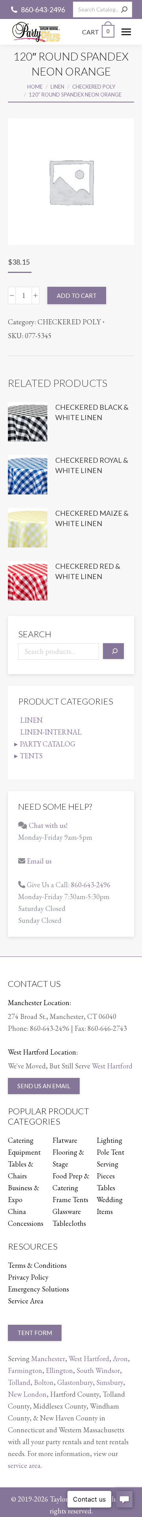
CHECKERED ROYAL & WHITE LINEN (91, 465)
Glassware (66, 1211)
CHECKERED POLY (69, 321)
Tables (106, 1187)
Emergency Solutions (38, 1289)
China (17, 1211)
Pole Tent (110, 1152)
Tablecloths (69, 1223)
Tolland (19, 1382)
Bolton (44, 1382)
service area (24, 1465)
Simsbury (109, 1382)
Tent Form (34, 1332)
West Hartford (112, 1065)
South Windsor (98, 1370)
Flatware (64, 1140)
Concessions (25, 1223)
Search (34, 634)
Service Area (25, 1300)
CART (96, 32)
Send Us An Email (43, 1085)
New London (27, 1394)
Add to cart (77, 295)
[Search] (124, 9)
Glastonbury (75, 1382)
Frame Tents (70, 1199)
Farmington (25, 1370)
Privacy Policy (28, 1277)
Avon (120, 1358)
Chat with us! (48, 825)
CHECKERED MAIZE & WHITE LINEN (92, 518)
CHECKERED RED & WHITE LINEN (87, 571)
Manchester (48, 1358)
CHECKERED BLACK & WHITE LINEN (92, 412)
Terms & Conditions (37, 1265)
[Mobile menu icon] (126, 32)
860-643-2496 (43, 9)
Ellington (59, 1370)
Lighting (109, 1140)
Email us (39, 861)
